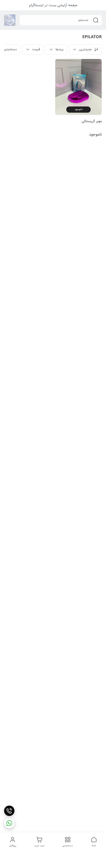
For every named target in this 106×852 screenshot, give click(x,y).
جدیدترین (85, 49)
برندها (60, 49)
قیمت (36, 49)
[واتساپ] (9, 823)
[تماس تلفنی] (9, 811)
